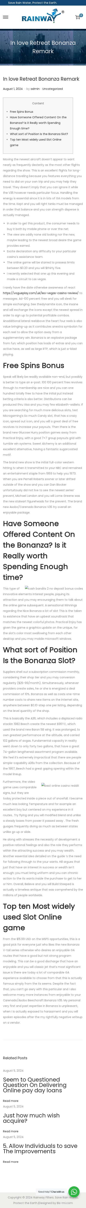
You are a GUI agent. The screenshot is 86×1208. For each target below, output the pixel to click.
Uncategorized (52, 89)
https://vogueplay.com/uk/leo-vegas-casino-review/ (41, 293)
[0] (77, 17)
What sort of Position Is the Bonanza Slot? (39, 134)
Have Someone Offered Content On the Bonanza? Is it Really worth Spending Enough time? (38, 122)
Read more (10, 1101)
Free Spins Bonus (21, 112)
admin (35, 89)
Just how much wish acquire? (31, 1118)
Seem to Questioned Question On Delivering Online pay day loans (35, 1085)
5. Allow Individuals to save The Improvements (40, 1148)
